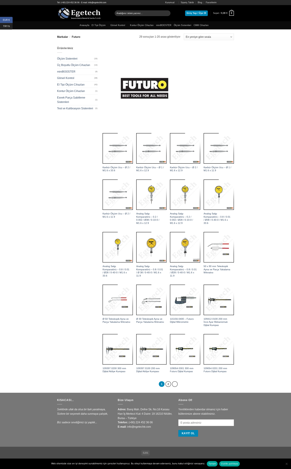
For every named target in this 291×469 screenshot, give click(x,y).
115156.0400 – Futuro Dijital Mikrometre (182, 320)
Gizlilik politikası (229, 463)
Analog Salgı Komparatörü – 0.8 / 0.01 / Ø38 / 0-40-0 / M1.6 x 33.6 (217, 218)
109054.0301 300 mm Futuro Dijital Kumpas (181, 370)
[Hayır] (286, 464)
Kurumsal (169, 2)
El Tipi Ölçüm (98, 25)
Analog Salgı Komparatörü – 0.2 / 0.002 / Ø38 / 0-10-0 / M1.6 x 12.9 (147, 218)
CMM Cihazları (201, 25)
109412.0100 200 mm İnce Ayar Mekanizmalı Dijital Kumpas (216, 322)
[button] (223, 13)
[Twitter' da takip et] (229, 2)
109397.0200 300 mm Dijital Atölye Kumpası (114, 370)
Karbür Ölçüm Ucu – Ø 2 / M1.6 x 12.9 (184, 169)
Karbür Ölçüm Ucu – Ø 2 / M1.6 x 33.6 (116, 169)
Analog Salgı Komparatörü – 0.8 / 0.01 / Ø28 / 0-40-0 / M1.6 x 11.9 (183, 271)
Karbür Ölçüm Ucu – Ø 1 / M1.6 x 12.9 (150, 169)
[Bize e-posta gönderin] (232, 2)
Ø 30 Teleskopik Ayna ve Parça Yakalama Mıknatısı (150, 320)
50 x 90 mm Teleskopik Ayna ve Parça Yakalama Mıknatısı (217, 269)
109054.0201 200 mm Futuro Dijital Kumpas (215, 370)
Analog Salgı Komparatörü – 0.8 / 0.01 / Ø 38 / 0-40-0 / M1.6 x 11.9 (149, 271)
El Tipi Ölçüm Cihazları (71, 84)
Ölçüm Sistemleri (182, 25)
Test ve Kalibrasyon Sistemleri (75, 108)
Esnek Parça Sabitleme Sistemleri (71, 99)
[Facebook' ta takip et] (223, 2)
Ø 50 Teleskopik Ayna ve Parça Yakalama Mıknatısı (116, 320)
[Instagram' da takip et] (226, 2)
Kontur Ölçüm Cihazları (142, 25)
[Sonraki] (175, 384)
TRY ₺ (8, 26)
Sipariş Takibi (187, 2)
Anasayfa (84, 25)
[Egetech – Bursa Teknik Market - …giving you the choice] (83, 13)
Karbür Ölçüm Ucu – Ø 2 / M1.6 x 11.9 (116, 215)
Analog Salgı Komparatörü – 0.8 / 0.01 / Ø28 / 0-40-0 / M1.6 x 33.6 (116, 271)
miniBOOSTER (163, 25)
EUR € (8, 19)
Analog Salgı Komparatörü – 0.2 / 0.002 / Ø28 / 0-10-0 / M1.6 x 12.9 (181, 218)
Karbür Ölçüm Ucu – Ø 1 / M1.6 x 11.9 (217, 169)
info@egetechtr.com (139, 426)
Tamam (212, 463)
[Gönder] (167, 13)
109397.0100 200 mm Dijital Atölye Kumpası (148, 370)
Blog (200, 2)
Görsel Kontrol (117, 25)
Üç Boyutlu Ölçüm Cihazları (73, 65)
